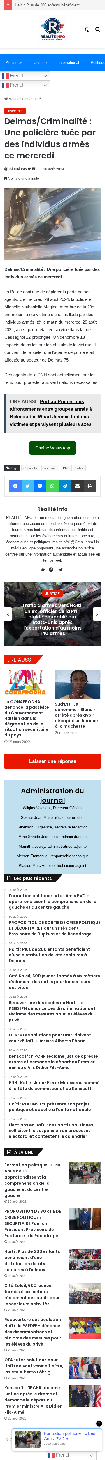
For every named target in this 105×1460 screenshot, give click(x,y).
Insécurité (32, 99)
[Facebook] (52, 569)
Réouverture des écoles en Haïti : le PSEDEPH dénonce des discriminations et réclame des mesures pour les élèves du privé (32, 1332)
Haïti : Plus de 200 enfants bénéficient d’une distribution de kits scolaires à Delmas (32, 1261)
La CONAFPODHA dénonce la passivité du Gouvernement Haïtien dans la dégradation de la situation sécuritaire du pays (26, 718)
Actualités (14, 62)
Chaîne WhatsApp (52, 447)
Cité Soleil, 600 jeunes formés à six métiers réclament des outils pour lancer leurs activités (32, 1295)
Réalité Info (18, 169)
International (68, 62)
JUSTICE (52, 594)
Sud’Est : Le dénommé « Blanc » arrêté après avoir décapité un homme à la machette (76, 715)
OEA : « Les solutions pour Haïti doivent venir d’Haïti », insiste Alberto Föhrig (33, 1366)
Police (79, 468)
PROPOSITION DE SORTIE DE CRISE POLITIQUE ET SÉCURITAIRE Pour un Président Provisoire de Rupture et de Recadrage (32, 1223)
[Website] (44, 569)
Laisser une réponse (52, 761)
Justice (40, 62)
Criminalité (30, 468)
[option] (52, 614)
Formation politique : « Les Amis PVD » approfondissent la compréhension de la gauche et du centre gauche (32, 1180)
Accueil (14, 99)
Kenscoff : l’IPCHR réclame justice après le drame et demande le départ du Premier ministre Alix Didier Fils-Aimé (33, 1400)
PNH (66, 468)
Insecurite (50, 468)
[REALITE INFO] (52, 29)
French (16, 75)
